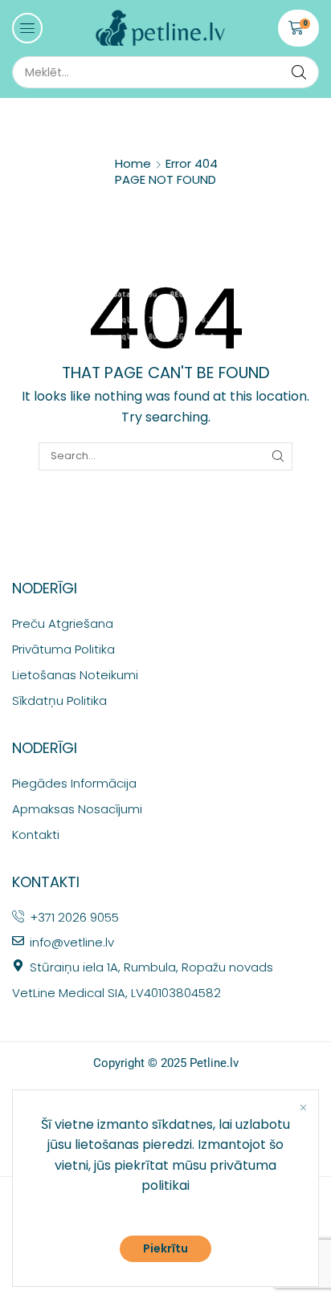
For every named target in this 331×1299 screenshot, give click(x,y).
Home (133, 163)
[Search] (299, 72)
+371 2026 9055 (74, 917)
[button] (27, 28)
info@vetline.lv (72, 942)
